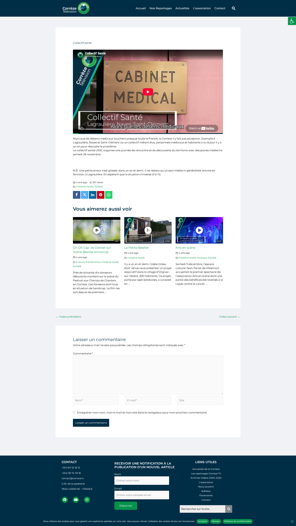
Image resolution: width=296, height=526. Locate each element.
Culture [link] (80, 262)
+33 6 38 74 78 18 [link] (71, 473)
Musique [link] (202, 257)
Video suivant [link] (229, 316)
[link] (292, 21)
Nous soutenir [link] (206, 486)
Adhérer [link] (206, 491)
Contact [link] (219, 8)
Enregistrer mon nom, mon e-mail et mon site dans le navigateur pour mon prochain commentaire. (142, 412)
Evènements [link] (93, 262)
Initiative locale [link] (84, 186)
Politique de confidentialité (237, 521)
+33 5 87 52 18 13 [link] (71, 467)
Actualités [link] (182, 8)
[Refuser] (292, 521)
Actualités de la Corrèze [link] (206, 469)
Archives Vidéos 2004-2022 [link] (206, 477)
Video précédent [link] (68, 316)
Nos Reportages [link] (161, 8)
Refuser (216, 521)
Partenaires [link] (206, 495)
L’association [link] (202, 8)
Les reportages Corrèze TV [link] (206, 473)
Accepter (202, 521)
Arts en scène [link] (185, 247)
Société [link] (98, 186)
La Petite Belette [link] (136, 247)
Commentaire (83, 353)
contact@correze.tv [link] (73, 478)
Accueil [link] (141, 8)
